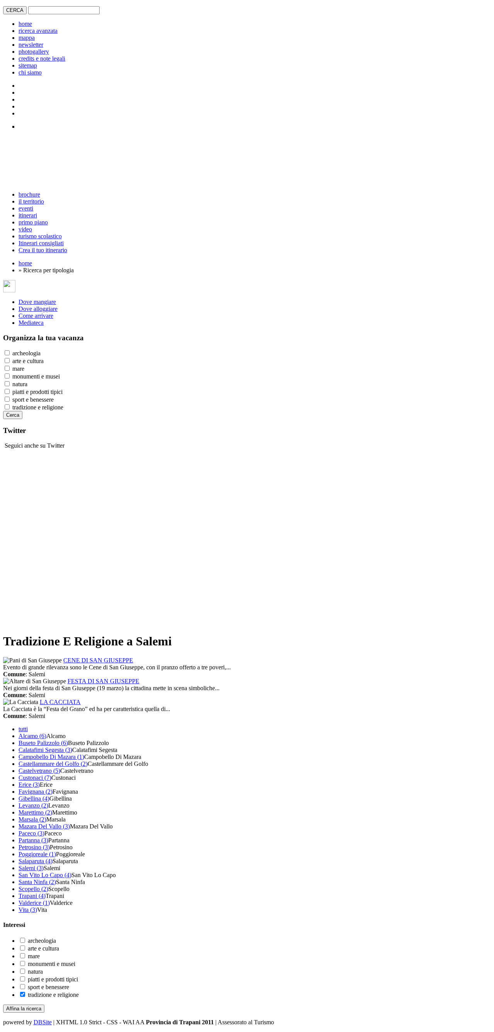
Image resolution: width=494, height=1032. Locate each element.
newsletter (31, 44)
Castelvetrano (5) (39, 770)
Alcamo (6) (32, 736)
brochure (29, 194)
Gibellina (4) (34, 798)
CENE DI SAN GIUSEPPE (98, 660)
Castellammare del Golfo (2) (53, 763)
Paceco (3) (31, 833)
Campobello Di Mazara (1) (51, 757)
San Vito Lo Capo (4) (45, 875)
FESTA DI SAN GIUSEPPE (103, 681)
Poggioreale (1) (37, 854)
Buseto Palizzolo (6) (43, 743)
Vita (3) (28, 909)
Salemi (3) (31, 868)
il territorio (31, 201)
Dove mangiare (37, 302)
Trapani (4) (32, 896)
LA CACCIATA (60, 702)
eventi (26, 208)
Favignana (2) (35, 791)
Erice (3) (29, 784)
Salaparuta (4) (35, 861)
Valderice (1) (34, 903)
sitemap (28, 65)
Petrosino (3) (34, 847)
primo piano (33, 222)
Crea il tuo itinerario (43, 250)
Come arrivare (36, 315)
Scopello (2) (33, 889)
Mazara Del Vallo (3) (44, 826)
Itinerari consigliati (41, 243)
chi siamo (30, 72)
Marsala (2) (32, 819)
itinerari (28, 215)
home (25, 23)
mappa (27, 37)
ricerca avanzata (38, 30)
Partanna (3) (33, 840)
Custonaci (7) (35, 777)
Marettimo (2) (35, 812)
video (25, 229)
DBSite (43, 1022)
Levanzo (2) (33, 805)
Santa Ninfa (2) (37, 882)
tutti (23, 729)
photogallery (34, 51)
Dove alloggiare (38, 309)
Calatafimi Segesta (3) (45, 750)
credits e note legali (42, 58)
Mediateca (31, 322)
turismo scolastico (40, 236)
